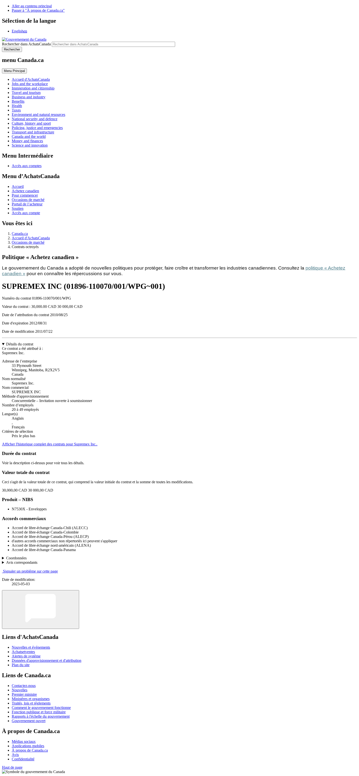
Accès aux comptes (27, 166)
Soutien (17, 208)
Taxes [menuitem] (16, 110)
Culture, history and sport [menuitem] (31, 123)
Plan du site (21, 665)
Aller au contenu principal (32, 6)
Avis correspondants (21, 562)
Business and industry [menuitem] (28, 97)
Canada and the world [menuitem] (29, 136)
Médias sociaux (24, 741)
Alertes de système (26, 656)
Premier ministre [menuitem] (24, 694)
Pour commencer (25, 195)
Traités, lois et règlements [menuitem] (31, 703)
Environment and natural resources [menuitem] (38, 114)
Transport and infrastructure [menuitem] (33, 132)
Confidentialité (23, 759)
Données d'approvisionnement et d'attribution (46, 660)
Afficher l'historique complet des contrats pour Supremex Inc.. (49, 444)
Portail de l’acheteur (27, 204)
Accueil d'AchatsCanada (31, 238)
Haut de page (12, 767)
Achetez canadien (25, 191)
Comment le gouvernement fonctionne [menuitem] (41, 707)
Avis (15, 755)
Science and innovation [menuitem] (30, 145)
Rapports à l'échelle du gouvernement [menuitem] (41, 716)
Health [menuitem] (17, 106)
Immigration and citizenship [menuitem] (33, 88)
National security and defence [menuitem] (34, 119)
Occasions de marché (28, 200)
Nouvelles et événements (31, 647)
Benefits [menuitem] (18, 101)
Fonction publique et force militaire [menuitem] (39, 712)
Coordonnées (16, 558)
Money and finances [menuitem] (27, 141)
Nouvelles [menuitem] (19, 690)
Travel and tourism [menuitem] (26, 93)
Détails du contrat (19, 344)
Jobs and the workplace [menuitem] (30, 84)
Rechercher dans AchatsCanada (26, 44)
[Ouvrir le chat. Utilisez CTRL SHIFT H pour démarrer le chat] (40, 609)
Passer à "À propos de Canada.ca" (38, 10)
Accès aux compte (26, 213)
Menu (14, 71)
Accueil (18, 186)
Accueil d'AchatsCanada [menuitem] (31, 79)
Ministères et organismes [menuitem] (31, 699)
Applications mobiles (28, 746)
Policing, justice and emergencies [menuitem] (37, 128)
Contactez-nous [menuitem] (24, 686)
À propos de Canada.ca (30, 750)
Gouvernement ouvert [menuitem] (28, 721)
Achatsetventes (23, 652)
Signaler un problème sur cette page (30, 571)
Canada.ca (20, 234)
